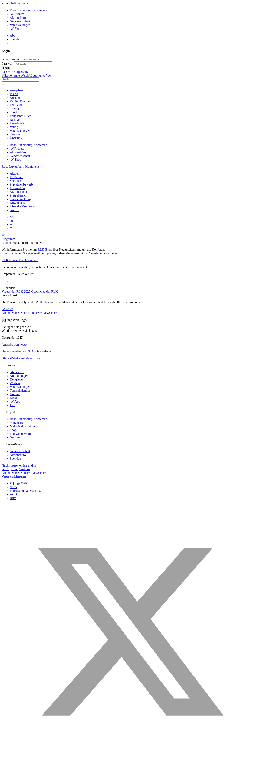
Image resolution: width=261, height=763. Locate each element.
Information (17, 188)
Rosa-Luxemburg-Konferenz (28, 10)
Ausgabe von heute (14, 344)
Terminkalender (20, 390)
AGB (13, 494)
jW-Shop (15, 28)
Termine (15, 134)
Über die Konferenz (22, 206)
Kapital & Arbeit (20, 101)
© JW (13, 487)
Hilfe (13, 498)
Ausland (15, 97)
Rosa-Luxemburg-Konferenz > (22, 166)
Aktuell (14, 173)
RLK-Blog (45, 249)
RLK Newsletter (92, 253)
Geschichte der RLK (44, 291)
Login (6, 67)
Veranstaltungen (20, 25)
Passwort (7, 63)
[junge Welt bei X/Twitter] (130, 759)
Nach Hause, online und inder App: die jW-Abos (19, 467)
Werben (15, 383)
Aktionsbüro (18, 17)
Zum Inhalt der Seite (15, 3)
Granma (15, 437)
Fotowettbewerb (20, 433)
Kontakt (15, 394)
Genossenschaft (20, 21)
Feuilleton (16, 105)
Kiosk (14, 398)
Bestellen (7, 309)
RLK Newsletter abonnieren (20, 260)
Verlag (14, 127)
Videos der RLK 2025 (16, 291)
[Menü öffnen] (3, 84)
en (11, 220)
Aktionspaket (18, 191)
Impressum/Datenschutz (25, 490)
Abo (12, 35)
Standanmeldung (20, 199)
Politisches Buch (20, 116)
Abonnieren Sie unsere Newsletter (24, 472)
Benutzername (11, 59)
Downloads (17, 202)
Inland (14, 94)
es (11, 224)
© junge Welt (18, 483)
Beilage (15, 119)
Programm (16, 177)
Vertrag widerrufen (14, 476)
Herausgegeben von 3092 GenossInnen (27, 351)
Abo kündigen (19, 376)
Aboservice (17, 372)
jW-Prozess (17, 14)
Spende (14, 39)
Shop (13, 430)
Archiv (14, 210)
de (11, 217)
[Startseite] (27, 75)
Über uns (16, 138)
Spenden (15, 180)
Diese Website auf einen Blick (21, 358)
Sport (13, 112)
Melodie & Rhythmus (24, 426)
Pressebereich (18, 195)
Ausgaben (16, 90)
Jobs (12, 405)
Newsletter (17, 379)
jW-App (15, 401)
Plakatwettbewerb (21, 184)
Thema (14, 108)
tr (11, 228)
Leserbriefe (17, 123)
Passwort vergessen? (15, 72)
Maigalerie (16, 422)
